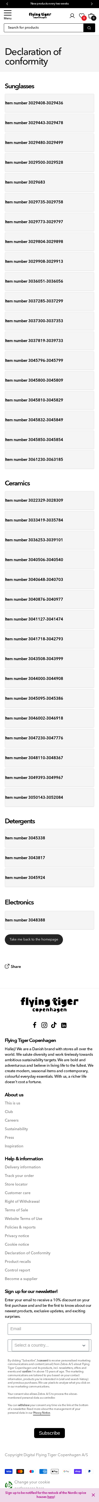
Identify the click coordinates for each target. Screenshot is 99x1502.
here (50, 1497)
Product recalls (18, 1261)
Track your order (19, 1175)
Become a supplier (21, 1278)
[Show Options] (84, 1345)
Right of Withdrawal (22, 1201)
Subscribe (49, 1433)
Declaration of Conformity (27, 1253)
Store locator (16, 1184)
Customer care (18, 1193)
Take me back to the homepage (34, 939)
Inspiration (14, 1146)
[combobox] (50, 1345)
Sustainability (16, 1129)
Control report (17, 1270)
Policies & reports (20, 1227)
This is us (12, 1103)
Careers (12, 1120)
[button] (7, 15)
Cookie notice (17, 1244)
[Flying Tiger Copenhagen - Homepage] (40, 15)
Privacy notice (17, 1236)
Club (9, 1111)
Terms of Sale (16, 1210)
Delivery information (23, 1167)
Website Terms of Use (23, 1218)
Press (9, 1137)
